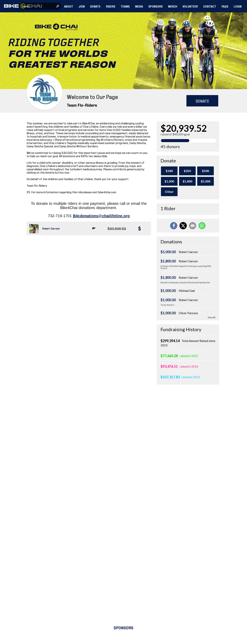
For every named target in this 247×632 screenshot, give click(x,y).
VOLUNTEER (190, 6)
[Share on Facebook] (174, 226)
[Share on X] (183, 226)
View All (211, 317)
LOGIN (238, 6)
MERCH (172, 6)
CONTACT (209, 6)
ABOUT (68, 6)
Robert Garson (51, 228)
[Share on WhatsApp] (202, 226)
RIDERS (110, 6)
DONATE (95, 6)
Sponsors (123, 627)
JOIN (82, 6)
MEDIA (139, 6)
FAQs (225, 6)
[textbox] (40, 6)
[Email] (193, 226)
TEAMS (125, 6)
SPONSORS (155, 6)
